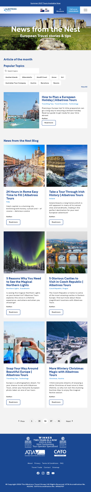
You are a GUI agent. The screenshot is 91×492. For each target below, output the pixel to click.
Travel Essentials (61, 104)
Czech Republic (55, 288)
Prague (65, 288)
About (30, 463)
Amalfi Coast (42, 77)
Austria (33, 83)
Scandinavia (24, 288)
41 (59, 420)
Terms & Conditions (50, 463)
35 (39, 420)
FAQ (61, 463)
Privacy (37, 463)
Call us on (73, 9)
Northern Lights (12, 288)
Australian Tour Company (16, 83)
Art (62, 77)
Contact (47, 467)
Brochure (60, 11)
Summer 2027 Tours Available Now (45, 3)
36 (45, 420)
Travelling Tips (48, 104)
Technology (73, 104)
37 (51, 420)
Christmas (53, 378)
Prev (22, 420)
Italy (8, 201)
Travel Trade (37, 467)
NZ (46, 9)
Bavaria (56, 83)
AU (41, 9)
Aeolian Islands (12, 77)
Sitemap (55, 467)
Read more (49, 122)
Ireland (52, 198)
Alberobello (27, 77)
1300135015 (73, 11)
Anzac (54, 77)
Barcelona (45, 83)
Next (68, 420)
